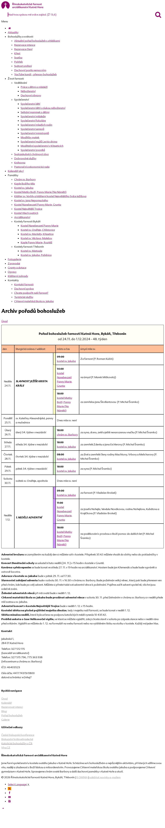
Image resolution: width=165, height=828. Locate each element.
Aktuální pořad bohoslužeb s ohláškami (37, 40)
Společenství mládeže (33, 116)
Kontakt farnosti (24, 284)
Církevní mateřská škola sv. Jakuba (34, 301)
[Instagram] (9, 801)
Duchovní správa (24, 288)
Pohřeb (18, 61)
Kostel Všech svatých (26, 213)
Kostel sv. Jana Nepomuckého (31, 200)
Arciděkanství (22, 217)
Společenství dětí (30, 103)
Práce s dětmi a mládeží (34, 87)
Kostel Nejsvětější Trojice (28, 208)
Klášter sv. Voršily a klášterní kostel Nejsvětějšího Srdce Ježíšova (50, 196)
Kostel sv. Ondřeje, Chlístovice (38, 229)
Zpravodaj (14, 263)
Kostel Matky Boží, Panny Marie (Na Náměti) (40, 192)
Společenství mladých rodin (36, 124)
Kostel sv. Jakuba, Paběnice (36, 255)
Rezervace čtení (23, 49)
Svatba (18, 57)
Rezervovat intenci (12, 707)
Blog (4, 711)
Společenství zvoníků (33, 150)
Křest (17, 53)
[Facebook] (9, 792)
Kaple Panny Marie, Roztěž (36, 242)
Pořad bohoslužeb (12, 715)
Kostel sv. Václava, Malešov (36, 238)
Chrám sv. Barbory (25, 179)
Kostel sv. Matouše (31, 250)
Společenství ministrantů (35, 133)
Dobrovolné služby (25, 158)
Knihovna (19, 162)
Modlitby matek (30, 137)
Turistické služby (23, 297)
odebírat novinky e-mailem (105, 777)
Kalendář (6, 702)
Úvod (4, 321)
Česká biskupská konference (17, 735)
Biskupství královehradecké (17, 739)
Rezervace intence (24, 45)
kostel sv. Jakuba (66, 361)
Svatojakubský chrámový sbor (31, 154)
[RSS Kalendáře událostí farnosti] (9, 788)
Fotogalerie (14, 259)
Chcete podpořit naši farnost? (31, 292)
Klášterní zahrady (18, 276)
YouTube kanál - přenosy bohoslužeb (35, 74)
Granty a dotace (17, 267)
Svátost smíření (23, 66)
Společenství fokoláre (33, 120)
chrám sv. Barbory (67, 434)
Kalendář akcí (16, 171)
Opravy (12, 271)
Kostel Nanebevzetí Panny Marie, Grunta (37, 204)
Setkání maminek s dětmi (35, 112)
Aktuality (13, 32)
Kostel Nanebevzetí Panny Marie (39, 225)
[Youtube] (9, 797)
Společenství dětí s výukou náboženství (43, 108)
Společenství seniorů (32, 129)
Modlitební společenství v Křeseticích (42, 145)
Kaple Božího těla (24, 183)
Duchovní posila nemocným (30, 70)
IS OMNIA (82, 777)
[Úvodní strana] (9, 28)
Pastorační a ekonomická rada (31, 166)
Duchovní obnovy (31, 95)
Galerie (5, 719)
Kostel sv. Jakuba (23, 187)
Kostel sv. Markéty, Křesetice (37, 234)
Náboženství (28, 91)
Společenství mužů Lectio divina (39, 141)
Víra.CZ (5, 747)
